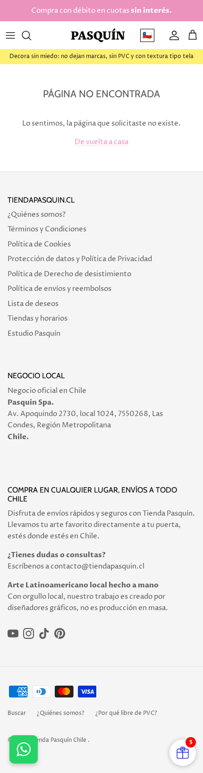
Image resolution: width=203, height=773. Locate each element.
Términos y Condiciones (47, 229)
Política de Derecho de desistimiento (69, 274)
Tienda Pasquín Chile (58, 740)
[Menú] (10, 35)
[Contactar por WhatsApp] (23, 749)
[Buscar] (31, 35)
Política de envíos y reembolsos (59, 289)
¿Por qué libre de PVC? (126, 713)
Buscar (17, 713)
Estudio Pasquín (34, 334)
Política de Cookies (39, 244)
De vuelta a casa (101, 142)
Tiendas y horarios (38, 318)
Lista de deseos (33, 304)
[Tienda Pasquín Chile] (98, 35)
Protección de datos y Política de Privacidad (80, 259)
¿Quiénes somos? (37, 215)
